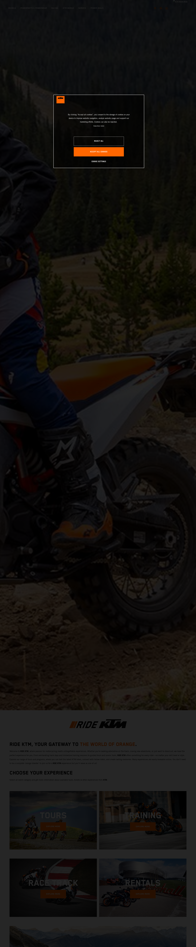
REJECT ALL (98, 141)
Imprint (102, 125)
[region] (98, 131)
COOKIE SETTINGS (99, 161)
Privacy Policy (96, 125)
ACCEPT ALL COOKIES (99, 152)
